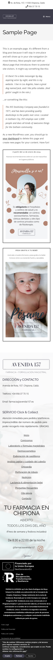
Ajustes (30, 656)
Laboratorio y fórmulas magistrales (26, 445)
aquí (24, 651)
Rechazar (19, 656)
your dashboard (11, 138)
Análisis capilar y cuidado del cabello (26, 461)
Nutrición (26, 477)
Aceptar (7, 656)
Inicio (26, 435)
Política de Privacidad (8, 629)
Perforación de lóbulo (26, 472)
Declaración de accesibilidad (10, 638)
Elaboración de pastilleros (26, 456)
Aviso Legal (5, 625)
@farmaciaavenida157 (24, 547)
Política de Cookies (7, 634)
